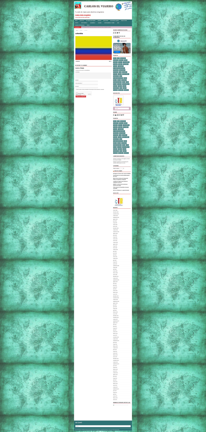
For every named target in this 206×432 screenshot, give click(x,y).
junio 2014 (115, 365)
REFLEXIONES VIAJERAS (114, 20)
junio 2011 (115, 390)
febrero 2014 (115, 369)
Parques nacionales (117, 82)
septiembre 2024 (116, 231)
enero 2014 (115, 371)
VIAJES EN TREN (124, 20)
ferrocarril (116, 70)
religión (115, 86)
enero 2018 (115, 313)
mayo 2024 (115, 237)
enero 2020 (115, 274)
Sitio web (77, 86)
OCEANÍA (99, 22)
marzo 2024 (115, 238)
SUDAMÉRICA (92, 22)
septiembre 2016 (116, 340)
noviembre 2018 (116, 297)
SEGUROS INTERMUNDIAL (80, 25)
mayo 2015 (115, 351)
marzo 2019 (115, 290)
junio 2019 (115, 285)
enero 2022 (115, 256)
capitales (121, 60)
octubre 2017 (115, 319)
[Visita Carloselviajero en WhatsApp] (113, 33)
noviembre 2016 (116, 337)
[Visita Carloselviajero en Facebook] (119, 33)
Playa (127, 82)
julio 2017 (115, 324)
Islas (121, 76)
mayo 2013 (115, 378)
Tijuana (124, 86)
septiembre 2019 (116, 279)
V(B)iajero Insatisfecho (117, 158)
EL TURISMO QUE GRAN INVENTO (119, 68)
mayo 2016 (115, 344)
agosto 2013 (115, 374)
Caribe (126, 60)
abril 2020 (115, 269)
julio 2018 (115, 304)
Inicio (76, 20)
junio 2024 (115, 235)
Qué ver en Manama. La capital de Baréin (121, 190)
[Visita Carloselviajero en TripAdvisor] (118, 115)
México (115, 80)
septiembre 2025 (116, 217)
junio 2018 (115, 306)
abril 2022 (115, 254)
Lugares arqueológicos (118, 78)
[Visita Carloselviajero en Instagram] (115, 33)
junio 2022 (115, 253)
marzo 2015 (115, 353)
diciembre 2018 (115, 296)
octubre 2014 (115, 362)
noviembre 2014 (116, 360)
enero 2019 (115, 294)
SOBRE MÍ (99, 20)
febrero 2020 (115, 272)
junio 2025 (115, 220)
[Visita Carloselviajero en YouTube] (115, 115)
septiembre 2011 (116, 388)
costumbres (125, 64)
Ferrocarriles (122, 70)
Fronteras (116, 72)
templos (119, 86)
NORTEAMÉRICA (84, 22)
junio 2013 (115, 376)
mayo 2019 (115, 287)
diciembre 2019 (115, 276)
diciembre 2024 (115, 228)
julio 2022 (115, 251)
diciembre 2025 (115, 212)
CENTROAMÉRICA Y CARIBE (109, 22)
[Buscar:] (122, 108)
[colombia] (93, 59)
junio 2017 (115, 326)
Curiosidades (120, 66)
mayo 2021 (115, 262)
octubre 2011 (115, 387)
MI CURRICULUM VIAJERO (90, 20)
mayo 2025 (115, 222)
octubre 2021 (115, 258)
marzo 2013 (115, 381)
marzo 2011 (115, 396)
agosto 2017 (115, 322)
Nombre (76, 80)
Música (119, 80)
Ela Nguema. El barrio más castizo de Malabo (122, 173)
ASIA (118, 22)
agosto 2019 (115, 281)
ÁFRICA (88, 25)
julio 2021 (115, 260)
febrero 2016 (115, 346)
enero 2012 (115, 385)
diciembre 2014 (115, 358)
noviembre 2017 (116, 317)
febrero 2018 (115, 312)
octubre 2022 (115, 249)
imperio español (126, 74)
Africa (115, 58)
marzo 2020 (115, 270)
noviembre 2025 (116, 213)
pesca (124, 82)
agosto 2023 (115, 244)
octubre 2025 (115, 215)
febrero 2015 (115, 354)
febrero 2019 (115, 292)
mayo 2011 (115, 392)
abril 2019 (115, 288)
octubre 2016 (115, 338)
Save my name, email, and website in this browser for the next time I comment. (90, 89)
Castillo (120, 62)
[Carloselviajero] (103, 12)
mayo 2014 (115, 367)
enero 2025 (115, 226)
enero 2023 (115, 247)
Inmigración (116, 76)
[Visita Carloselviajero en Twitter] (117, 33)
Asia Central (123, 58)
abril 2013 (115, 379)
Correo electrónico (78, 83)
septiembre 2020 (116, 265)
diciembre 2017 (115, 315)
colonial (115, 64)
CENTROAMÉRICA (126, 62)
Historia (115, 74)
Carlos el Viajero (118, 170)
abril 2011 (115, 394)
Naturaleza (124, 80)
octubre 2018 (115, 299)
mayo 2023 (115, 245)
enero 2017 (115, 335)
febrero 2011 (115, 397)
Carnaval (115, 62)
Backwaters (116, 60)
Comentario (77, 71)
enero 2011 (115, 399)
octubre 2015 (115, 347)
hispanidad (125, 72)
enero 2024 (115, 240)
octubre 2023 (115, 242)
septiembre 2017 (116, 321)
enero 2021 (115, 263)
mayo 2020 (115, 267)
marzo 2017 (115, 331)
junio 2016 (115, 342)
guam (120, 72)
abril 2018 (115, 310)
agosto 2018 (115, 303)
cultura (115, 66)
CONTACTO (82, 20)
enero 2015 (115, 356)
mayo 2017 (115, 328)
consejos (120, 64)
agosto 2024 (115, 233)
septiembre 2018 (116, 301)
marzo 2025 (115, 224)
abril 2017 (115, 329)
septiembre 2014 (116, 363)
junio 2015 (115, 349)
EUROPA (76, 22)
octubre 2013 (115, 372)
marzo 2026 (115, 210)
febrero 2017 (115, 333)
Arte (118, 58)
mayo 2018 (115, 308)
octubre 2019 (115, 278)
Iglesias (119, 74)
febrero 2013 (115, 383)
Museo (125, 78)
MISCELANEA (105, 20)
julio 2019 (115, 283)
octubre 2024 (115, 229)
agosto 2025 (115, 219)
